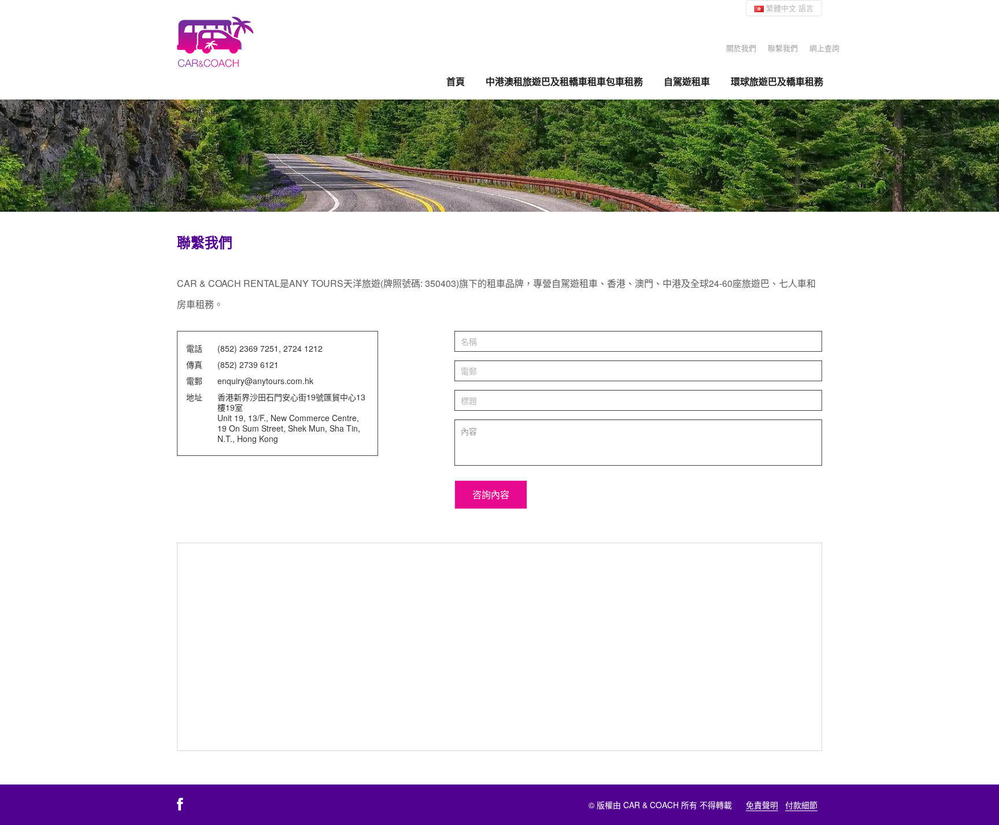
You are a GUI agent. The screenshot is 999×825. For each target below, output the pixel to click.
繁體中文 (788, 7)
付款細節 (801, 805)
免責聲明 (762, 805)
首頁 (455, 81)
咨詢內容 (490, 494)
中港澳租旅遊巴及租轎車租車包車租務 (564, 81)
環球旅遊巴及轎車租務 (777, 81)
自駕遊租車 (687, 81)
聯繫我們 (783, 47)
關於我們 (741, 47)
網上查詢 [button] (824, 47)
